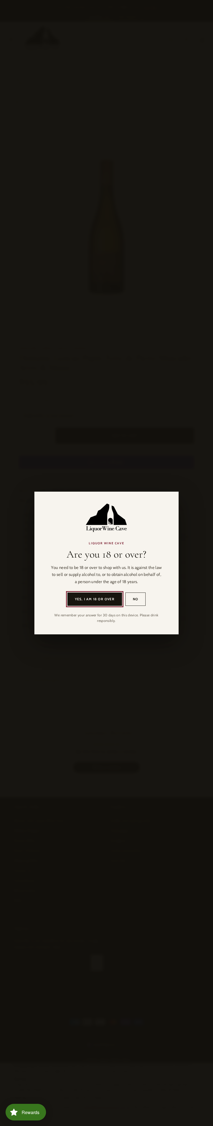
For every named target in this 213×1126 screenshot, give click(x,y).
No (135, 599)
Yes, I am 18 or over (95, 599)
